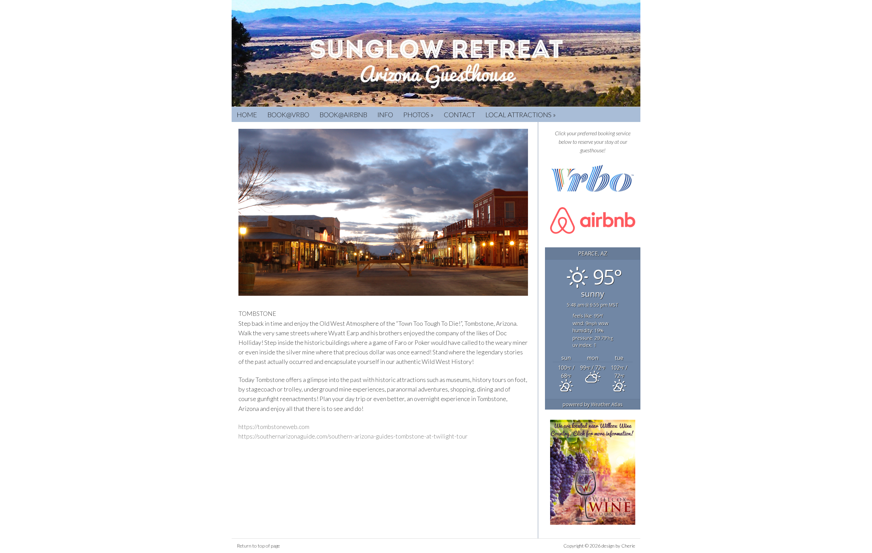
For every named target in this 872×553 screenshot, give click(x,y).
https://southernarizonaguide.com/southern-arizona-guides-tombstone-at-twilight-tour (353, 436)
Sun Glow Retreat (436, 53)
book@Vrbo (288, 114)
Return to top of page (258, 546)
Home (247, 114)
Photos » (418, 114)
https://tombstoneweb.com (273, 426)
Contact (459, 114)
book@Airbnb (343, 114)
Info (385, 114)
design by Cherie (618, 546)
